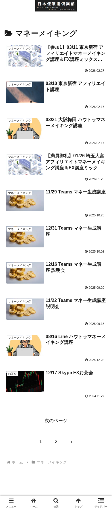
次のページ (56, 420)
